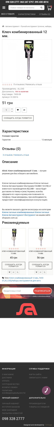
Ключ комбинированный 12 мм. (23, 278)
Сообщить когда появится (18, 118)
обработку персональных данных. (41, 296)
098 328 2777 (12, 2)
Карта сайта (35, 374)
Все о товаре (8, 14)
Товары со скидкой (39, 407)
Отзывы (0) (45, 14)
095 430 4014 (41, 2)
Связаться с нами (38, 378)
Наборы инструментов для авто (26, 281)
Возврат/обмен (10, 387)
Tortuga (48, 425)
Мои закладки (9, 410)
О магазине (8, 374)
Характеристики (27, 14)
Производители (37, 403)
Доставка (7, 378)
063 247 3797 (27, 2)
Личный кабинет (10, 403)
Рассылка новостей (12, 413)
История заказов (11, 407)
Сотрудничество (10, 384)
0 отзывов (18, 84)
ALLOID (20, 89)
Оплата (5, 381)
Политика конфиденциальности (13, 391)
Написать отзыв (34, 84)
